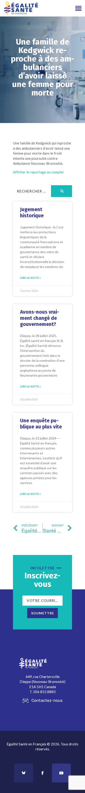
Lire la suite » (30, 277)
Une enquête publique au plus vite (41, 424)
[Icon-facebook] (42, 773)
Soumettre (42, 613)
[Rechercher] (61, 191)
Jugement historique (32, 212)
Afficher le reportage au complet (38, 172)
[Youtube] (61, 773)
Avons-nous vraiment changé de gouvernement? (39, 318)
